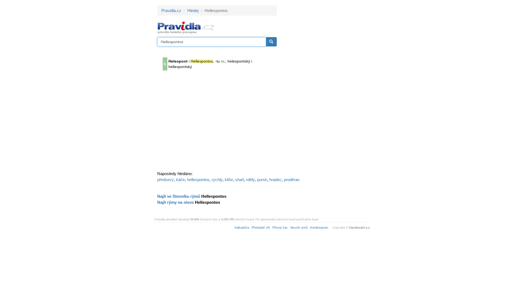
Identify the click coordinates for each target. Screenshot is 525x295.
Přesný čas (280, 227)
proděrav (292, 179)
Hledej (193, 10)
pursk (262, 179)
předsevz (165, 179)
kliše (229, 179)
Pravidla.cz (171, 10)
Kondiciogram (319, 227)
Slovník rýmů (299, 227)
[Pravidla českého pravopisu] (186, 27)
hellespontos (198, 179)
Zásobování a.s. (360, 227)
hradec (275, 179)
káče (180, 179)
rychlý (217, 179)
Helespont (178, 61)
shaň (239, 179)
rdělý (250, 179)
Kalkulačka (242, 227)
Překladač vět (261, 227)
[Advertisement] (326, 87)
